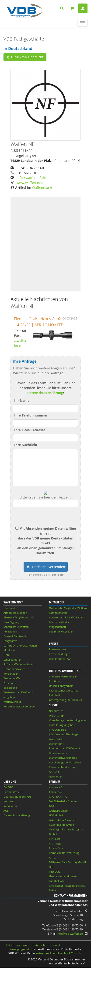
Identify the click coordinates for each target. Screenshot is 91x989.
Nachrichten (56, 711)
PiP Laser (54, 838)
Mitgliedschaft (57, 626)
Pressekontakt (57, 649)
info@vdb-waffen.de (70, 934)
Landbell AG (56, 881)
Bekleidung (10, 687)
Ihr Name (21, 400)
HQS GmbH (56, 815)
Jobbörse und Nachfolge (63, 734)
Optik (7, 655)
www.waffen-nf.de (31, 182)
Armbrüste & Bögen (15, 612)
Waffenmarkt (42, 187)
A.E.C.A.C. (54, 771)
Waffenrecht (56, 743)
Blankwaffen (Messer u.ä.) (19, 617)
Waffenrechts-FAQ (60, 658)
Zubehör (9, 683)
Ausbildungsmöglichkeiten (65, 762)
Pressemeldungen (59, 654)
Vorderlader (11, 673)
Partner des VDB (13, 792)
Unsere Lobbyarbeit (61, 686)
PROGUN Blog (57, 729)
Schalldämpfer (12, 659)
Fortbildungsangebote (62, 725)
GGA (51, 806)
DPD (51, 867)
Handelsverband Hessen (63, 876)
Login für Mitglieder (61, 631)
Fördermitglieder (59, 622)
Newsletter (55, 776)
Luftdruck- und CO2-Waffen (20, 645)
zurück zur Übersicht (26, 57)
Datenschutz (40, 945)
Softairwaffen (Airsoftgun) (19, 664)
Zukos (52, 890)
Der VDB (9, 787)
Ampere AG (56, 787)
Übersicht (9, 608)
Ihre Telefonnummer (31, 415)
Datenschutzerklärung (45, 392)
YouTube (77, 953)
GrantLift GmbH (58, 810)
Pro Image (55, 843)
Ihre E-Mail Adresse (29, 430)
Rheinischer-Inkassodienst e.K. (67, 885)
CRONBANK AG (58, 796)
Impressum (10, 806)
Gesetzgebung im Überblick (65, 700)
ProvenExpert (57, 848)
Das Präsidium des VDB (18, 796)
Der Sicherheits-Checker (63, 801)
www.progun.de (20, 949)
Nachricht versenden (47, 567)
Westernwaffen (12, 678)
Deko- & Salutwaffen (16, 636)
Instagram (42, 953)
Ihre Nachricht (25, 444)
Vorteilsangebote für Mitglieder (68, 720)
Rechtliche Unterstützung (64, 853)
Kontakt (8, 801)
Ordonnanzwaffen (14, 669)
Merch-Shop (56, 715)
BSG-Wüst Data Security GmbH (67, 862)
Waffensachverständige (63, 757)
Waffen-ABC (56, 739)
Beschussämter (58, 753)
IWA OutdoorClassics (61, 820)
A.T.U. (52, 857)
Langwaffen (11, 641)
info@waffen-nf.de (31, 177)
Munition (9, 650)
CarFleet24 (55, 792)
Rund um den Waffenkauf (64, 748)
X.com (53, 953)
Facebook (64, 953)
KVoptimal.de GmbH (61, 824)
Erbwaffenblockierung (62, 767)
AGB (6, 810)
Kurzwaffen (10, 631)
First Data (54, 871)
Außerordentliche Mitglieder (66, 617)
